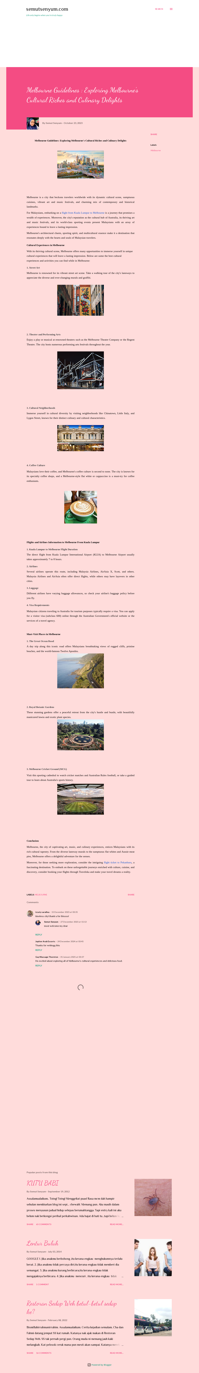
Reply (38, 934)
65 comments (43, 1224)
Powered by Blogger (101, 1364)
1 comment (42, 1284)
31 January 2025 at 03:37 (72, 957)
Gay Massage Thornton (46, 957)
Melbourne (155, 150)
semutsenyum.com (47, 9)
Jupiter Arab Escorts (45, 941)
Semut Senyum (51, 922)
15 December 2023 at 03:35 (65, 912)
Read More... (116, 1224)
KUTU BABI (43, 1183)
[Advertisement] (99, 40)
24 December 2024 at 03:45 (70, 941)
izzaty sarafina (42, 912)
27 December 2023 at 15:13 (73, 922)
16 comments (43, 1353)
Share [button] (153, 134)
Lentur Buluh (42, 1243)
